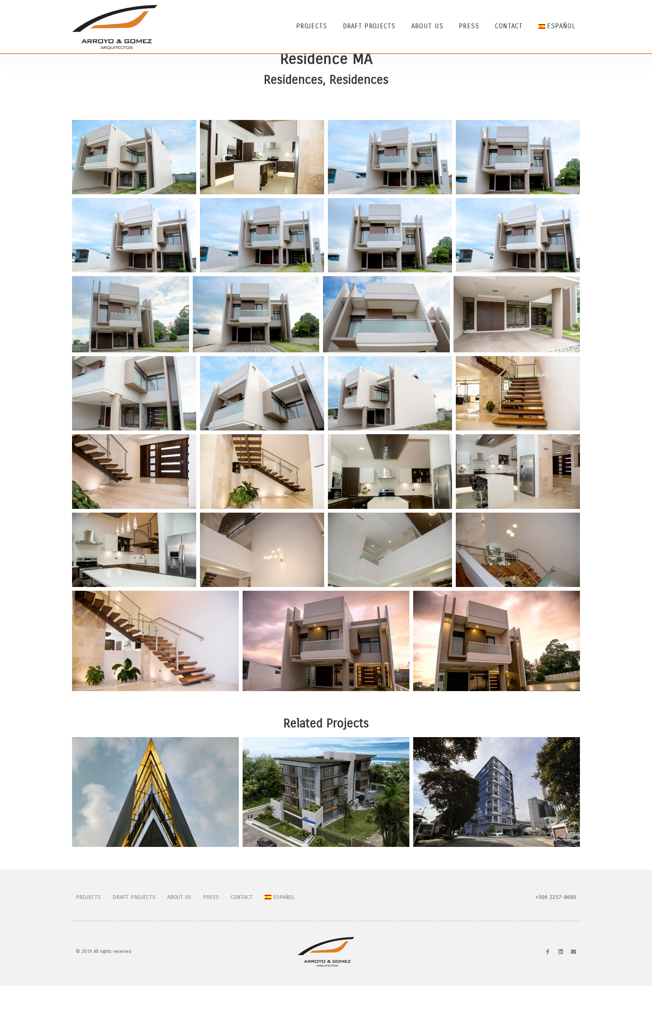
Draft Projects (369, 26)
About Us (427, 26)
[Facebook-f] (548, 951)
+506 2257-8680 (555, 897)
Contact (509, 26)
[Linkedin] (560, 951)
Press (469, 26)
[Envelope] (573, 951)
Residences (293, 79)
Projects (311, 26)
